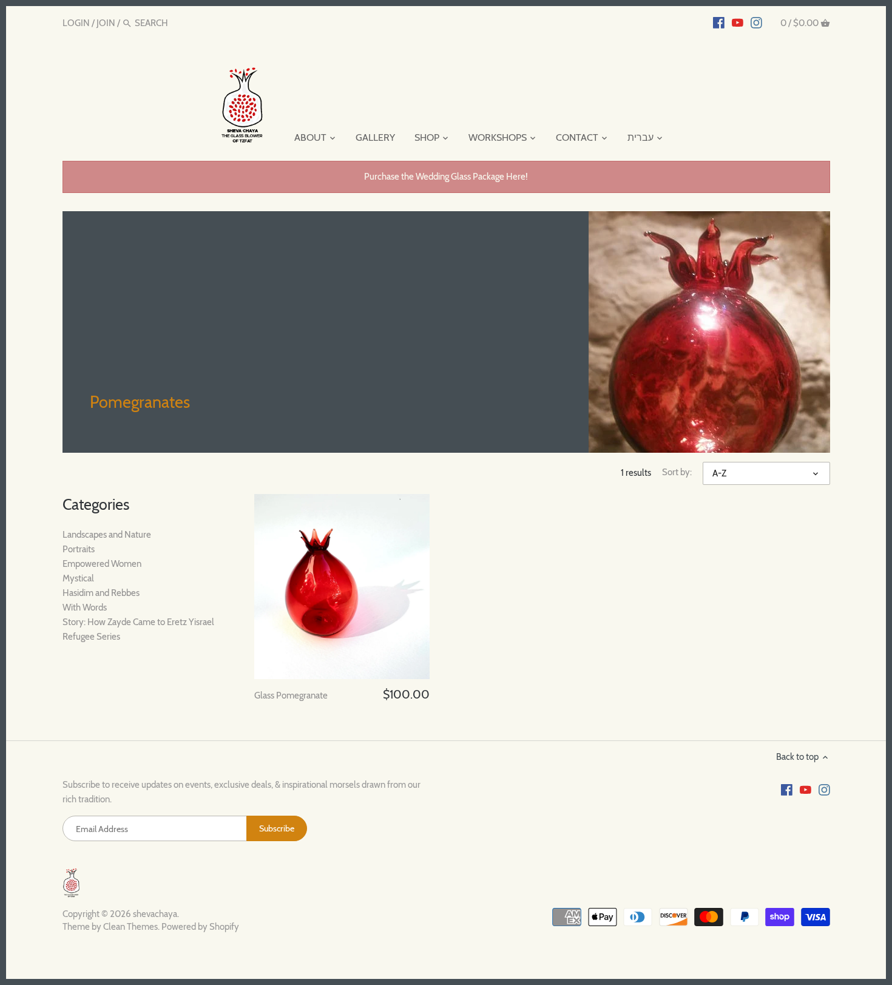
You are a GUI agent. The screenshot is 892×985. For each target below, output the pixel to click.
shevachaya (155, 914)
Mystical (78, 578)
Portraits (79, 549)
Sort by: (677, 472)
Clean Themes (130, 926)
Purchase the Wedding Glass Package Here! (446, 176)
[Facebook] (719, 22)
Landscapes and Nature (107, 534)
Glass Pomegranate (291, 695)
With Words (85, 607)
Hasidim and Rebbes (101, 592)
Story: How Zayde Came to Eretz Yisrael (138, 622)
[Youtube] (737, 22)
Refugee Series (91, 636)
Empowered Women (102, 563)
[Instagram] (756, 22)
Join (105, 23)
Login (76, 23)
